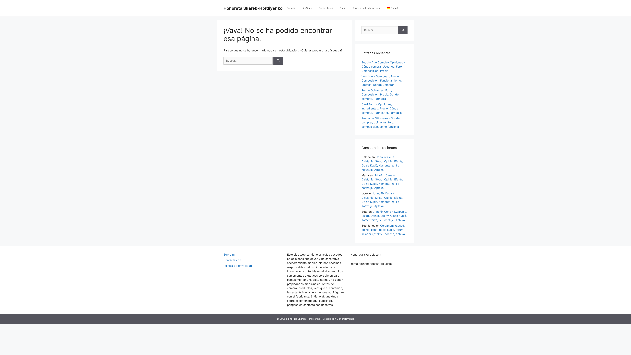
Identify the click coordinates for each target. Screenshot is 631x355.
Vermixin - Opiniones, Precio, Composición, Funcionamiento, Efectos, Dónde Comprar (382, 80)
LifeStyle (307, 8)
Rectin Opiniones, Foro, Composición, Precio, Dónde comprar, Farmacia (380, 94)
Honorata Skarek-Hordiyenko (252, 8)
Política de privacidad (237, 265)
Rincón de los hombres (366, 8)
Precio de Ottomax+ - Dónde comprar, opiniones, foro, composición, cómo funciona (381, 122)
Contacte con (232, 260)
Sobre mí (229, 254)
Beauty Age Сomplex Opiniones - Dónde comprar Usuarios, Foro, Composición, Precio (383, 66)
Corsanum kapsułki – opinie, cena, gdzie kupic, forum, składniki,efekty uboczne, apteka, (385, 230)
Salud (343, 8)
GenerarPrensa (345, 318)
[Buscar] (278, 61)
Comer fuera (326, 8)
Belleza (291, 8)
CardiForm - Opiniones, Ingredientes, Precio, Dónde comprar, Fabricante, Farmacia (382, 108)
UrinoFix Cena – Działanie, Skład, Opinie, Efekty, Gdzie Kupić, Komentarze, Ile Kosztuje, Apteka (384, 216)
